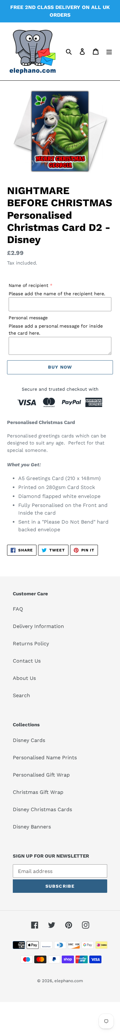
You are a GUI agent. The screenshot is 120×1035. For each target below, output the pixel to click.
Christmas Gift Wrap (38, 792)
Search (21, 695)
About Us (24, 678)
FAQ (18, 609)
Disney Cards (29, 740)
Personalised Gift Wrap (41, 775)
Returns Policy (31, 643)
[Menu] (109, 51)
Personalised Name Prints (45, 757)
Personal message (28, 317)
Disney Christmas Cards (42, 809)
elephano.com (68, 980)
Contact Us (27, 661)
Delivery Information (38, 626)
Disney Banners (32, 827)
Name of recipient (28, 285)
